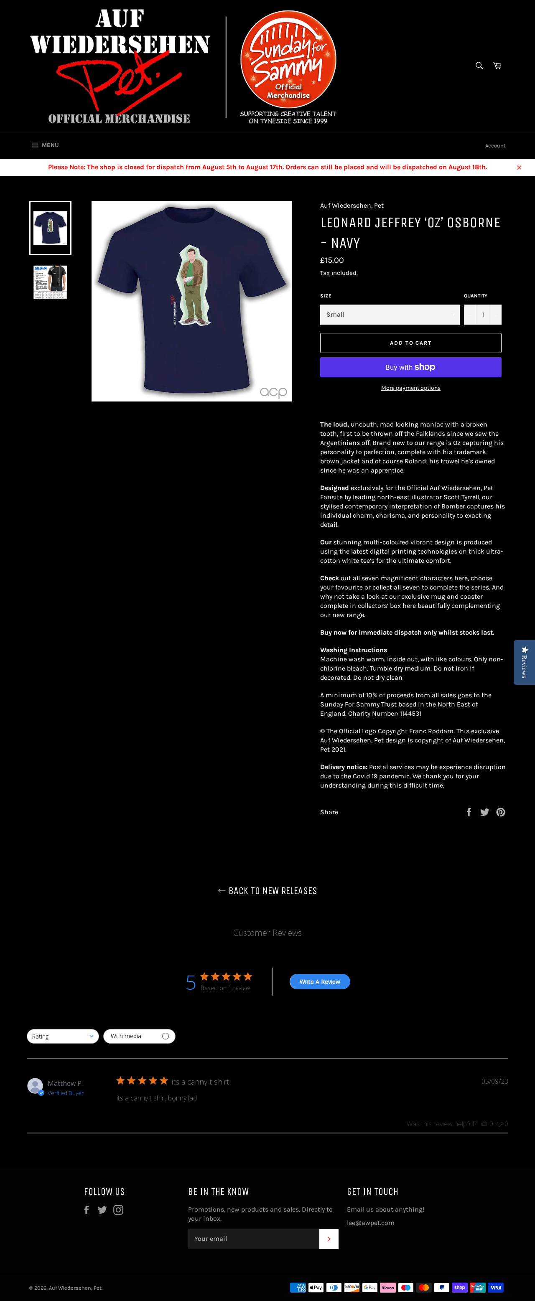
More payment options (411, 387)
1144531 (410, 713)
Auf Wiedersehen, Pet (75, 1288)
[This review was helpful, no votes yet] (484, 1123)
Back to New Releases (271, 891)
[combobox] (63, 1036)
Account (495, 145)
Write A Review (320, 982)
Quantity (475, 296)
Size (325, 296)
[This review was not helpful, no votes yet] (499, 1123)
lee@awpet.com (371, 1223)
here (461, 578)
